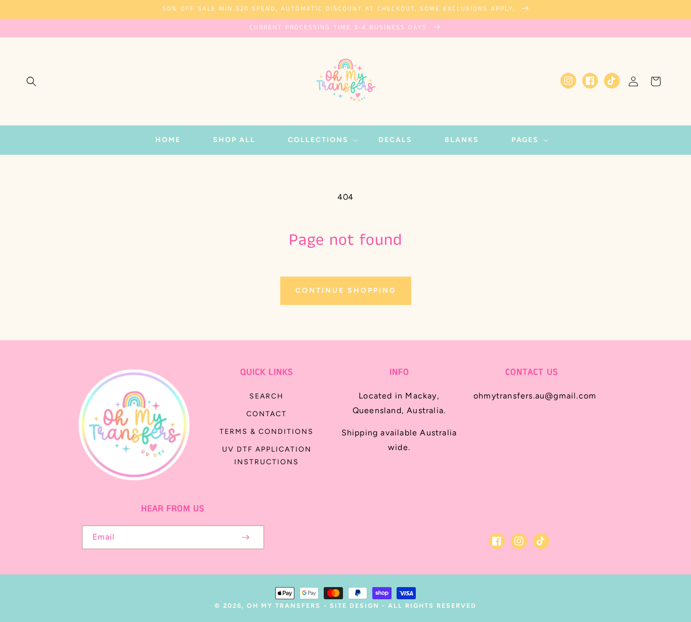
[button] (31, 81)
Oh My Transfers (284, 605)
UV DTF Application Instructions (267, 455)
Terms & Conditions (267, 431)
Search (266, 396)
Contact (266, 414)
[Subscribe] (246, 537)
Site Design (354, 605)
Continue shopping (345, 290)
